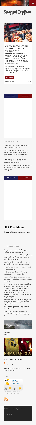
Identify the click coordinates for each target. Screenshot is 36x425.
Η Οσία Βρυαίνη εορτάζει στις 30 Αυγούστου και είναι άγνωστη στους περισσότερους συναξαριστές (18, 168)
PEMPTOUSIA (11, 178)
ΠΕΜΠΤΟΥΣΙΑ (10, 96)
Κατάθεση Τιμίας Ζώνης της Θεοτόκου (15, 160)
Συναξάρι (9, 364)
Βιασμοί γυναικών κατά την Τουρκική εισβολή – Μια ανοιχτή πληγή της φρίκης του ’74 (18, 314)
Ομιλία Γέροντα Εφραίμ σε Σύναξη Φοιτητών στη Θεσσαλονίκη (18, 268)
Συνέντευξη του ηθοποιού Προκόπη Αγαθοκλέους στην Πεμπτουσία (15, 273)
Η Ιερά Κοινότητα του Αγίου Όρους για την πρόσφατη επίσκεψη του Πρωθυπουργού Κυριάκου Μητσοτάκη (17, 302)
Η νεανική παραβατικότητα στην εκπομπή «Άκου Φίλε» (16, 308)
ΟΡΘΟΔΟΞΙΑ (25, 96)
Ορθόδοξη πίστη (14, 63)
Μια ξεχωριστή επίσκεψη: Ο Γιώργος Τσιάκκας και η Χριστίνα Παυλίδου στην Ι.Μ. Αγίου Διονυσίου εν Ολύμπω (18, 257)
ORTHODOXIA (25, 178)
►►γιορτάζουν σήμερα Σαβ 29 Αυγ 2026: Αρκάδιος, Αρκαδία (17, 369)
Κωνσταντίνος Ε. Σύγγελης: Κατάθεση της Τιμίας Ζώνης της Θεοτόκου (16, 146)
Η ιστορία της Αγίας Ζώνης (12, 162)
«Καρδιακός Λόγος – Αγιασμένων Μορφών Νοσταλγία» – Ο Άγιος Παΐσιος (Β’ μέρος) (17, 263)
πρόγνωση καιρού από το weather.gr (13, 391)
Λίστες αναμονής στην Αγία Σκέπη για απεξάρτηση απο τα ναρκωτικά (15, 251)
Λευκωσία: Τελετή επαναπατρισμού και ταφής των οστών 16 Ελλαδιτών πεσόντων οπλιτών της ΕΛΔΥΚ (18, 279)
